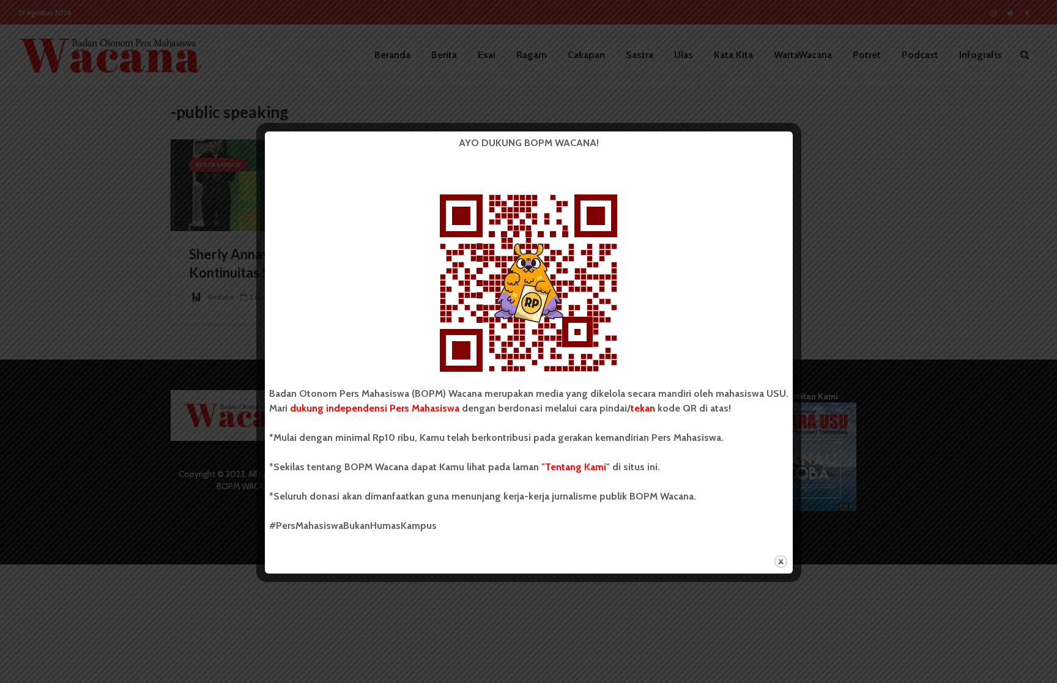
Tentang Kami (575, 467)
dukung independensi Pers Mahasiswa (374, 408)
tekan (643, 408)
